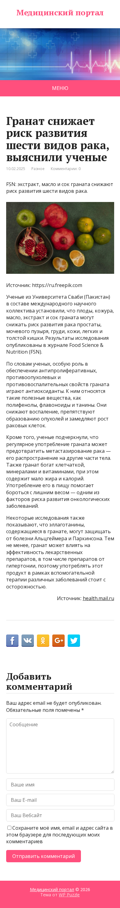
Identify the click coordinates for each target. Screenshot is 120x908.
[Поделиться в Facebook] (12, 640)
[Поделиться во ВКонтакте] (28, 640)
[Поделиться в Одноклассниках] (43, 640)
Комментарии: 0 (66, 168)
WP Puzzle (69, 895)
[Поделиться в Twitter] (74, 640)
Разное (38, 168)
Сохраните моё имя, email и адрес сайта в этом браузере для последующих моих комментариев (59, 835)
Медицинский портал (60, 12)
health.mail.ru (98, 598)
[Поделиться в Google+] (58, 640)
